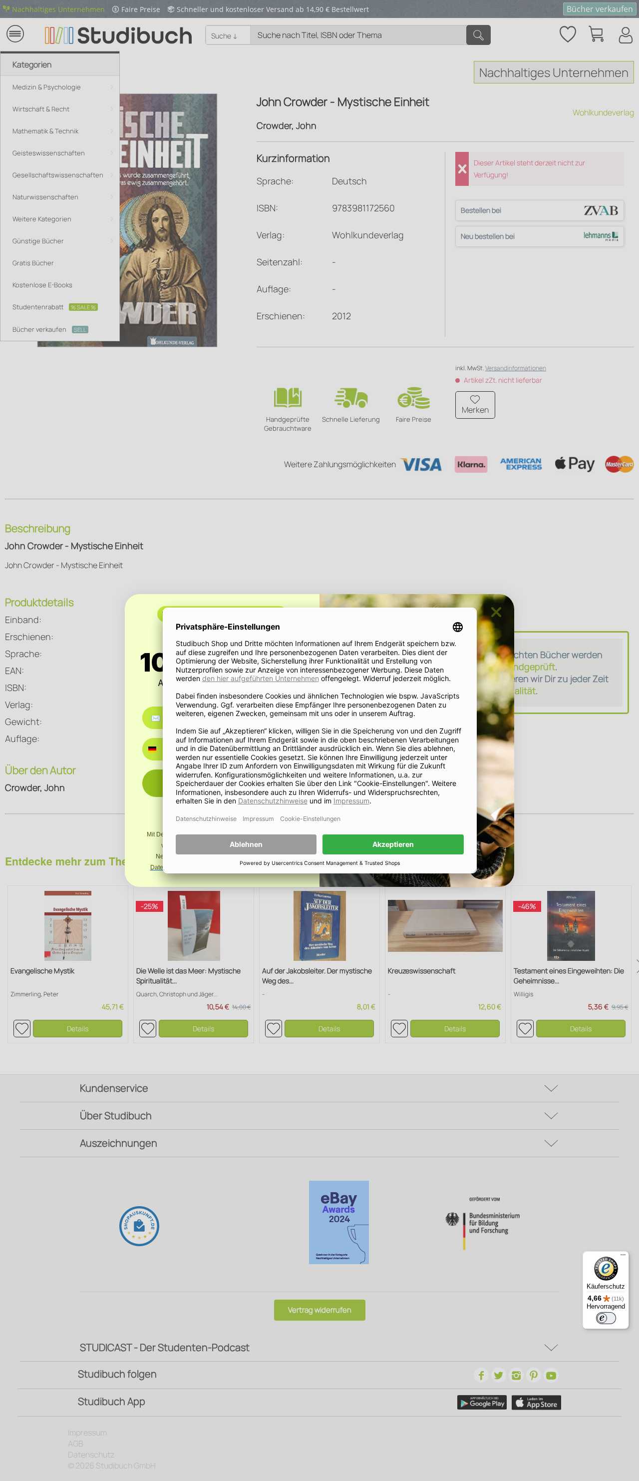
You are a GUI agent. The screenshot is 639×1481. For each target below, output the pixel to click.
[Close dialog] (496, 612)
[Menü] (623, 1257)
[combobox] (159, 749)
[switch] (606, 1318)
